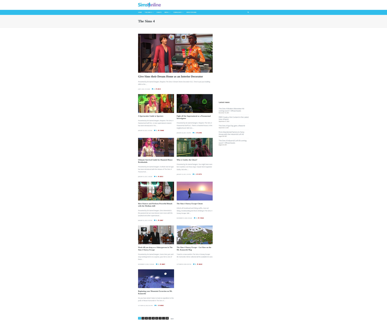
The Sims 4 (148, 12)
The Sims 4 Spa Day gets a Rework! (232, 126)
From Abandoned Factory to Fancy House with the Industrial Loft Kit (231, 133)
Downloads (177, 12)
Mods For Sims (191, 12)
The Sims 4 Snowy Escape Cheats (190, 204)
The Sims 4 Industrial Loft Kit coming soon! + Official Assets (233, 141)
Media (166, 12)
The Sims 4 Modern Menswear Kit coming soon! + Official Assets (231, 109)
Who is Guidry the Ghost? (187, 160)
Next (172, 318)
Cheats (159, 12)
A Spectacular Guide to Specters (150, 116)
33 (167, 318)
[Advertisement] (234, 64)
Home (140, 12)
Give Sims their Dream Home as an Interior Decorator (170, 76)
